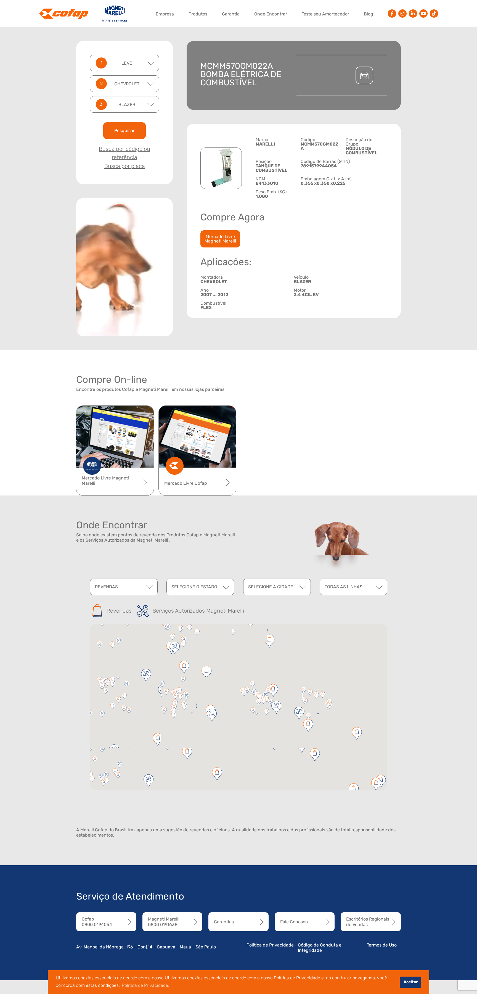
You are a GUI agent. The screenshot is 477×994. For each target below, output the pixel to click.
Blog (368, 14)
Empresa (165, 14)
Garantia (231, 14)
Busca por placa (124, 166)
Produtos (198, 14)
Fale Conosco (294, 921)
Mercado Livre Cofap (185, 483)
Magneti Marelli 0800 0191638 (163, 921)
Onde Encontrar (270, 14)
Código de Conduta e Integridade (319, 947)
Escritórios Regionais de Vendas (367, 921)
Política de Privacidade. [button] (145, 985)
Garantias (224, 921)
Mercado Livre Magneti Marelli (220, 239)
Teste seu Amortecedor (325, 14)
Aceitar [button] (411, 982)
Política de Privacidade (270, 945)
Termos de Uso (382, 945)
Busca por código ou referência (124, 153)
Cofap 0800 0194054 (97, 921)
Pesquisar (124, 130)
